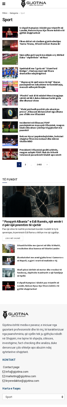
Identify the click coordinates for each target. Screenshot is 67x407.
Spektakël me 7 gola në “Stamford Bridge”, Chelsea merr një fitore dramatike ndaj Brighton (38, 71)
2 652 (39, 164)
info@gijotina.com (17, 371)
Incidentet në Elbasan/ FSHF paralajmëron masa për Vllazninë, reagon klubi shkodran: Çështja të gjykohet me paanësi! (41, 126)
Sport (23, 13)
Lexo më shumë (12, 238)
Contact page (10, 367)
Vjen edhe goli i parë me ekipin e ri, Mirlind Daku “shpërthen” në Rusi (41, 56)
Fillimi (4, 13)
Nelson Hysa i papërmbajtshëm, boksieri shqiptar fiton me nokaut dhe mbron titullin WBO (41, 139)
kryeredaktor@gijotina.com (22, 380)
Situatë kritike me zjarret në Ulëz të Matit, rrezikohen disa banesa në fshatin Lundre (38, 247)
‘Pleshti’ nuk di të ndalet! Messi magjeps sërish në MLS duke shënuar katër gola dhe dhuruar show (41, 98)
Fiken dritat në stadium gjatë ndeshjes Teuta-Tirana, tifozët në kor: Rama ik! (40, 42)
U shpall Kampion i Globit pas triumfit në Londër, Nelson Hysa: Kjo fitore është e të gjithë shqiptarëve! (42, 30)
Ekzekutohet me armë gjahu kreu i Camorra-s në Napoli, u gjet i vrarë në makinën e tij (40, 259)
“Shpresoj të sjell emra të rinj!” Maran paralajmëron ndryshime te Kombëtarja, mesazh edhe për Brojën (41, 84)
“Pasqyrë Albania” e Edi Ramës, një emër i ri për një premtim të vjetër (32, 223)
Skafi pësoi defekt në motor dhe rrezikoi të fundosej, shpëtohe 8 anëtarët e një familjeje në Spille (40, 272)
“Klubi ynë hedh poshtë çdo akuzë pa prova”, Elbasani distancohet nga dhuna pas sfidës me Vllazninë (41, 112)
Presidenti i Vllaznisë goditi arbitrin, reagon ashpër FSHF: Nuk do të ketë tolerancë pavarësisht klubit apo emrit (40, 152)
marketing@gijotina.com (21, 376)
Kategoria (14, 13)
